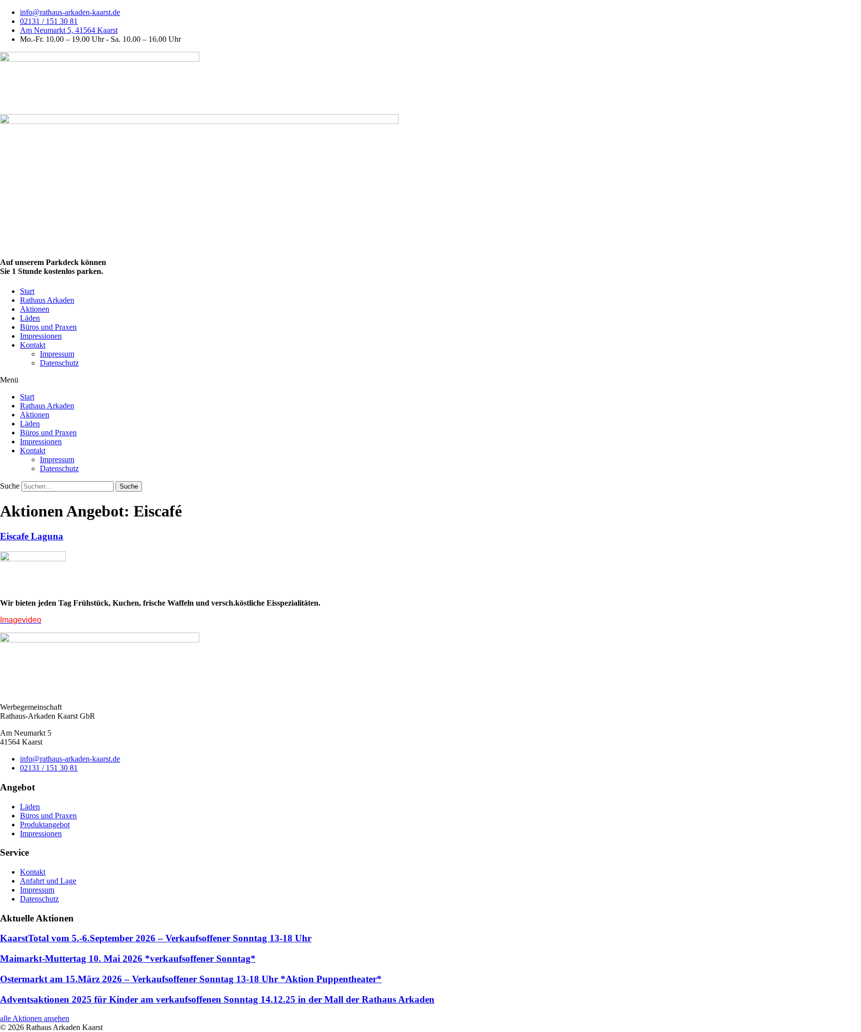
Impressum (57, 354)
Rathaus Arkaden (47, 300)
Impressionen (41, 336)
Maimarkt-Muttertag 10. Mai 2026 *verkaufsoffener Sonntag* (128, 958)
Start (27, 291)
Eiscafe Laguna (31, 536)
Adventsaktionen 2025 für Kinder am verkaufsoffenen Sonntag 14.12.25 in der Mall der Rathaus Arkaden (217, 999)
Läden (30, 318)
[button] (430, 380)
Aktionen (34, 309)
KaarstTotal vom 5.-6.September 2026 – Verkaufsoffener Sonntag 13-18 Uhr (155, 938)
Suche (9, 486)
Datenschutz (59, 363)
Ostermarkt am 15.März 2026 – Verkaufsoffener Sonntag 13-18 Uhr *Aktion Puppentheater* (191, 979)
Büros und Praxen (48, 327)
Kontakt (32, 345)
